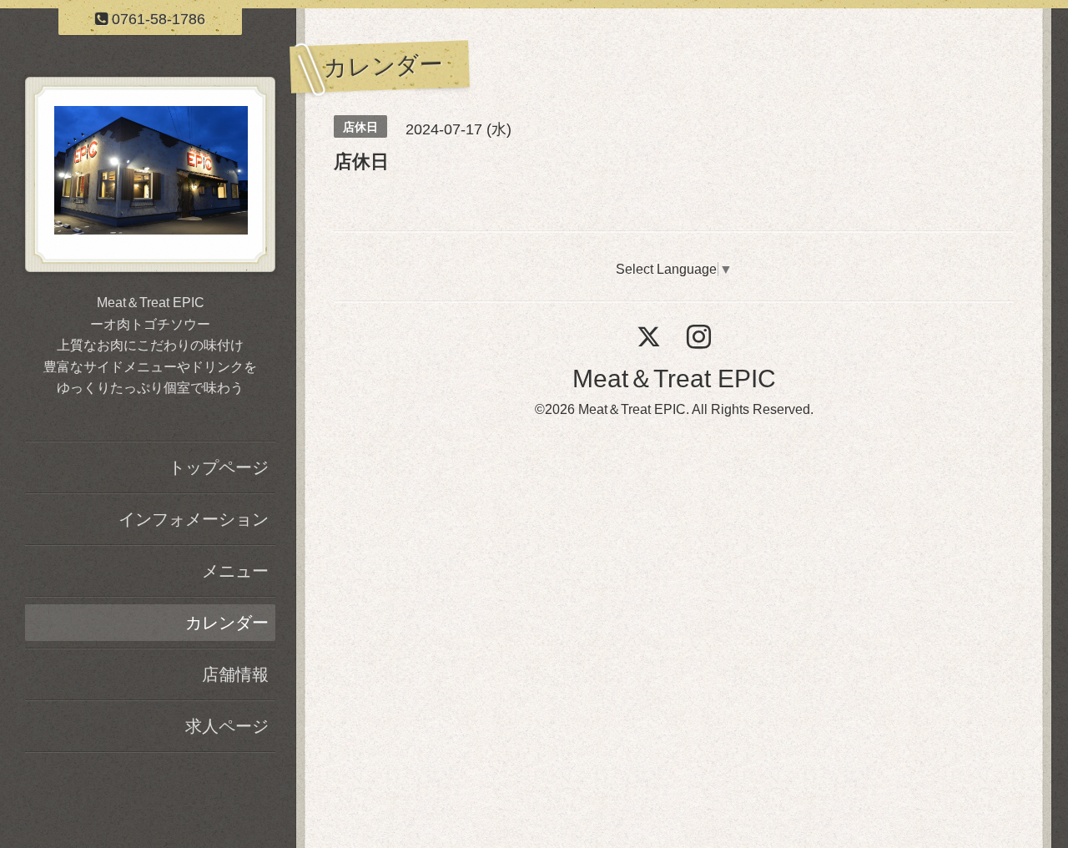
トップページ (219, 467)
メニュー (235, 571)
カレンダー (227, 622)
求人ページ (227, 726)
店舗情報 (235, 674)
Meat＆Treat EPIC (674, 378)
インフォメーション (193, 519)
